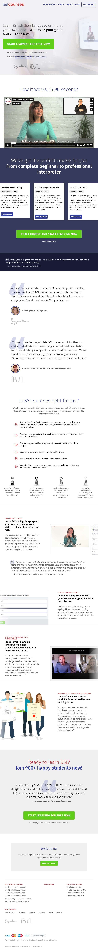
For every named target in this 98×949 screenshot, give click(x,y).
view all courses (40, 57)
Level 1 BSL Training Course (15, 887)
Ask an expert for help (23, 57)
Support (32, 913)
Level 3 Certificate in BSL (76, 893)
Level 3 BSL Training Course (15, 893)
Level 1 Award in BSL (74, 887)
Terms (50, 913)
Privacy (59, 913)
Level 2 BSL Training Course (15, 890)
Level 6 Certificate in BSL (76, 896)
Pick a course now (49, 234)
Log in (76, 4)
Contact (69, 4)
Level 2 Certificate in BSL (76, 890)
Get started (88, 4)
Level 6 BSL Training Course (15, 896)
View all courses (49, 241)
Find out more (49, 863)
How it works (49, 4)
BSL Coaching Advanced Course (17, 901)
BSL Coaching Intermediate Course (18, 899)
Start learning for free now (49, 815)
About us (21, 913)
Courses (60, 4)
